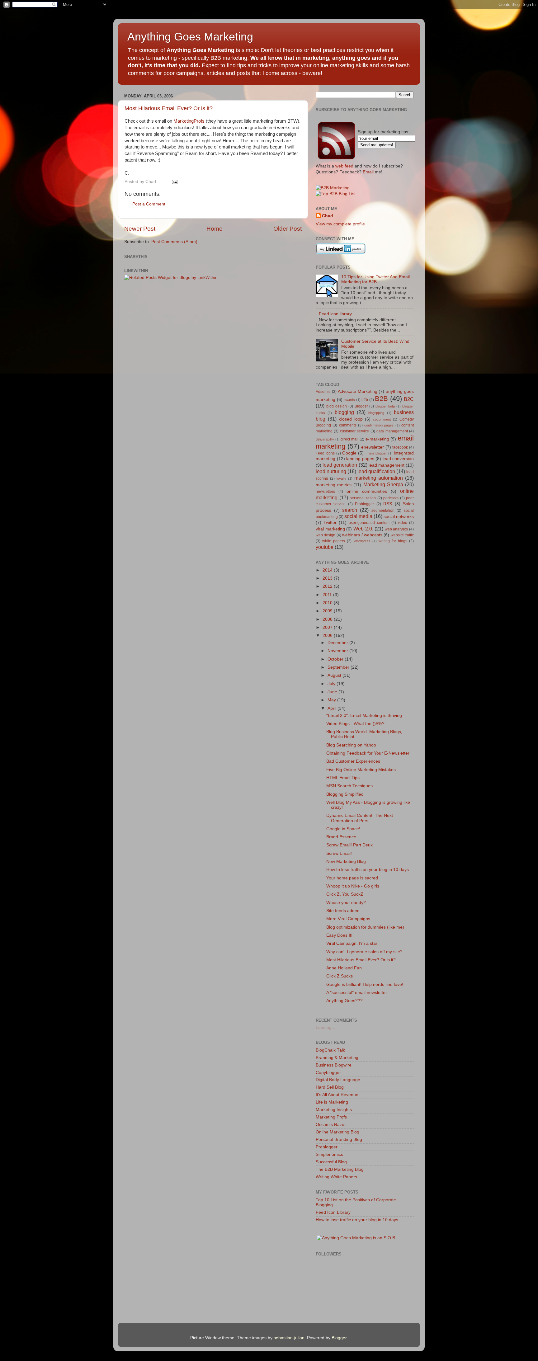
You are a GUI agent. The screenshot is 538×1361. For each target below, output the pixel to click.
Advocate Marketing (357, 391)
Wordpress (362, 541)
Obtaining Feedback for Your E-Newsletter (367, 753)
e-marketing (377, 439)
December (338, 642)
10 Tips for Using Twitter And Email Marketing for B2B (375, 279)
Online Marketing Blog (337, 1132)
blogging (344, 412)
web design (325, 535)
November (338, 650)
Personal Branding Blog (339, 1139)
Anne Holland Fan (344, 968)
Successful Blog (331, 1162)
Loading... (325, 1027)
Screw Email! (339, 853)
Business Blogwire (334, 1065)
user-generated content (369, 522)
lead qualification (376, 471)
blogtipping (376, 413)
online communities (367, 491)
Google (349, 453)
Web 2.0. (363, 528)
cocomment (382, 419)
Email (368, 172)
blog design (336, 406)
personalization (363, 498)
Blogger (361, 406)
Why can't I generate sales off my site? (364, 951)
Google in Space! (343, 828)
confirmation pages (379, 425)
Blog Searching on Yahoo (351, 745)
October (336, 659)
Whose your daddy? (346, 902)
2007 (328, 627)
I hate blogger (376, 453)
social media (358, 516)
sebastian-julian (289, 1337)
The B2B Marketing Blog (340, 1169)
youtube (324, 547)
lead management (386, 465)
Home (214, 228)
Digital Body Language (338, 1079)
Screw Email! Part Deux (349, 845)
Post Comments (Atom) (174, 241)
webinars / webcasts (362, 535)
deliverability (325, 439)
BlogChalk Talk (330, 1050)
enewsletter (372, 447)
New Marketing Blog (346, 861)
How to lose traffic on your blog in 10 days (367, 869)
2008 (328, 619)
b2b (364, 400)
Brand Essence (341, 837)
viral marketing (330, 529)
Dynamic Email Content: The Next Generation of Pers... (359, 818)
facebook (400, 447)
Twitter (330, 522)
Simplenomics (329, 1154)
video (402, 522)
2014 (328, 570)
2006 (328, 635)
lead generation (340, 465)
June (333, 692)
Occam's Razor (331, 1124)
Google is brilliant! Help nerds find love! (364, 984)
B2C (409, 399)
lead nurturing (331, 471)
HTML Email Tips (343, 777)
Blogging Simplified (345, 794)
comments (347, 425)
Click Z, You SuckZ (344, 894)
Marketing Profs (331, 1117)
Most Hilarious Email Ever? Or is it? (169, 108)
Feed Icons (325, 453)
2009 (328, 611)
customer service (354, 431)
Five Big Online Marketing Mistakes (361, 769)
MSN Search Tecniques (349, 786)
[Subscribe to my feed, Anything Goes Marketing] (336, 159)
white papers (333, 541)
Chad (327, 216)
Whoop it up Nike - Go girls (352, 886)
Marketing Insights (334, 1109)
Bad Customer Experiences (353, 761)
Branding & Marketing (337, 1057)
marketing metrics (334, 485)
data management (392, 431)
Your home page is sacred (352, 878)
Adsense (323, 391)
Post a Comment (148, 204)
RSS (387, 504)
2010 (328, 602)
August (335, 675)
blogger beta (385, 406)
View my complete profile (340, 224)
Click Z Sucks (339, 976)
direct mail (349, 439)
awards (349, 400)
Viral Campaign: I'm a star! (352, 943)
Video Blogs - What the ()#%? (355, 723)
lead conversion (398, 458)
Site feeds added (343, 910)
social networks (399, 516)
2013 (328, 578)
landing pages (360, 458)
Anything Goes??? (344, 1000)
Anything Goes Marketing (190, 36)
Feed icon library (335, 314)
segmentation (382, 510)
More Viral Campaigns (348, 918)
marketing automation (378, 478)
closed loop (351, 419)
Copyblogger (328, 1072)
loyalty (341, 478)
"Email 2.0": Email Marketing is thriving (364, 715)
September (339, 667)
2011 (328, 594)
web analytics (396, 529)
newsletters (325, 491)
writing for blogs (393, 541)
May (332, 700)
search (349, 510)
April (332, 708)
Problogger (364, 504)
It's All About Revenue (337, 1094)
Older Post (287, 228)
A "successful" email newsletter (356, 992)
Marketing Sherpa (383, 484)
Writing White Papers (336, 1177)
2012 (328, 586)
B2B (381, 399)
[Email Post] (174, 181)
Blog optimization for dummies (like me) (365, 927)
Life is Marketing (332, 1102)
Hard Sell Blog (330, 1087)
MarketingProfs (189, 121)
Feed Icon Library (333, 1212)
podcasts (391, 498)
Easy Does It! (339, 935)
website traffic (402, 535)
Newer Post (139, 228)
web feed (344, 166)
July (332, 683)
